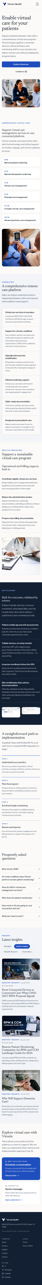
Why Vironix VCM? (10, 869)
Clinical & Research (10, 952)
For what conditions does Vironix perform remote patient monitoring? (18, 878)
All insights (7, 946)
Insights (4, 1249)
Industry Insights (22, 946)
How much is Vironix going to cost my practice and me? (17, 907)
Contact (5, 1253)
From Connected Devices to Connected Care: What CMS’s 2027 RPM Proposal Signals (19, 993)
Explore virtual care (21, 64)
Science (5, 1246)
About (4, 1242)
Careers (4, 1257)
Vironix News (26, 952)
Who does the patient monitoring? (17, 898)
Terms (25, 1242)
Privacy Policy (28, 1246)
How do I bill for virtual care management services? (14, 888)
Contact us (20, 72)
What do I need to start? (12, 916)
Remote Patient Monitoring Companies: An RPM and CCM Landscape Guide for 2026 (20, 1050)
